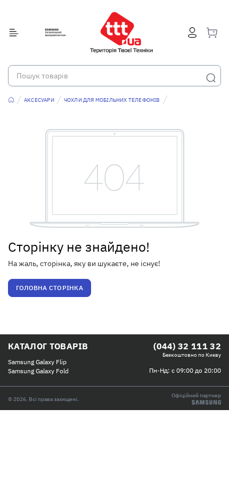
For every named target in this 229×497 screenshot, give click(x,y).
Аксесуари (39, 100)
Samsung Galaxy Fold (38, 371)
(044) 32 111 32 (187, 346)
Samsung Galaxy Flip (37, 362)
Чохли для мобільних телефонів (112, 100)
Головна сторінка (49, 288)
